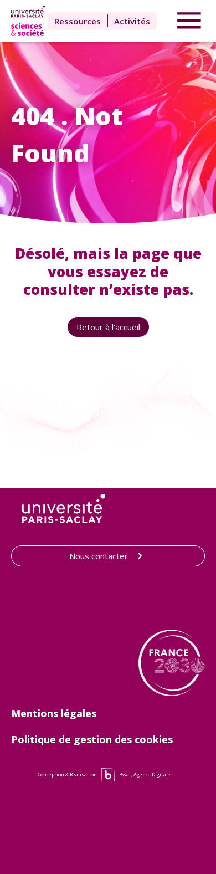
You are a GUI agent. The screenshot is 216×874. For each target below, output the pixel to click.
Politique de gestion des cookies (92, 739)
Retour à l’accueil (108, 327)
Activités (132, 21)
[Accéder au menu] (189, 21)
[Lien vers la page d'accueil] (27, 21)
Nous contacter (98, 555)
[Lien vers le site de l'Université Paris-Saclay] (63, 508)
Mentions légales (53, 713)
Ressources (77, 21)
